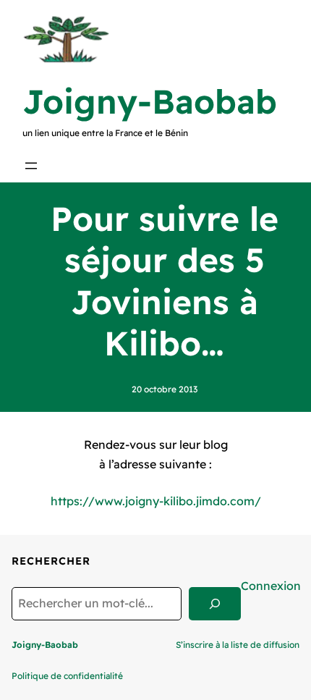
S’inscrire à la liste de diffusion (237, 644)
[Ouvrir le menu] (31, 165)
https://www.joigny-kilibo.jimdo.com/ (156, 501)
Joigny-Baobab (149, 101)
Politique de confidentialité (67, 675)
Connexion (271, 585)
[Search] (215, 603)
